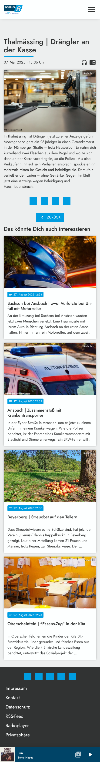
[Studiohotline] (61, 676)
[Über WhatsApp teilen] (55, 201)
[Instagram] (39, 676)
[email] (72, 676)
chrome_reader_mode (92, 62)
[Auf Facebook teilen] (33, 201)
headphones (84, 62)
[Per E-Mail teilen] (66, 201)
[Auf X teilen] (44, 201)
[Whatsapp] (50, 676)
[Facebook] (27, 676)
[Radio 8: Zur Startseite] (44, 9)
